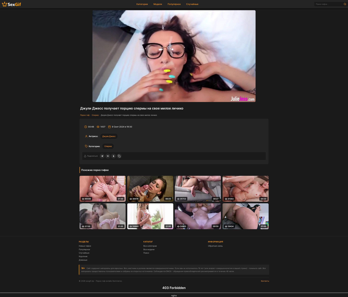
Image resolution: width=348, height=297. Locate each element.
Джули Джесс (109, 136)
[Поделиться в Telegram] (102, 156)
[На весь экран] (251, 97)
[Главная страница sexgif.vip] (11, 4)
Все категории (150, 246)
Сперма (95, 115)
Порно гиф (84, 115)
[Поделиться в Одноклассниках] (113, 156)
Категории (142, 4)
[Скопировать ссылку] (119, 156)
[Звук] (244, 97)
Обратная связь (215, 246)
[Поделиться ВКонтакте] (107, 156)
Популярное (174, 4)
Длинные (83, 260)
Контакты (265, 281)
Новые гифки (85, 246)
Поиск (146, 253)
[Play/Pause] (96, 97)
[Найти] (345, 4)
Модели (157, 4)
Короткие (83, 256)
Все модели (148, 249)
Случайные (192, 4)
